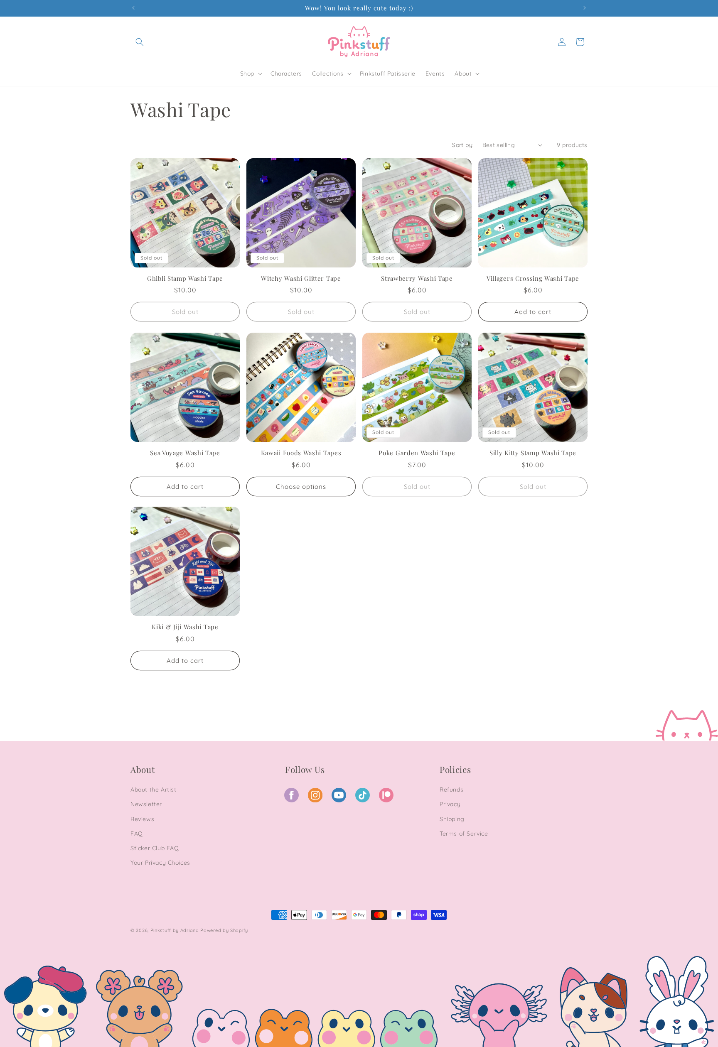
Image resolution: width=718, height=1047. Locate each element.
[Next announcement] (584, 8)
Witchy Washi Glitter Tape (301, 278)
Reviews (142, 818)
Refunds (451, 789)
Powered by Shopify (224, 930)
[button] (139, 42)
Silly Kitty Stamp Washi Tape (532, 453)
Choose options (301, 486)
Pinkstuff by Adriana (175, 930)
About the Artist (153, 789)
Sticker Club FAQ (154, 848)
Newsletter (146, 804)
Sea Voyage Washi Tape (185, 453)
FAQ (136, 833)
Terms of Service (464, 833)
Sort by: (463, 145)
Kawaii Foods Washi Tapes (301, 453)
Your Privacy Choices (160, 862)
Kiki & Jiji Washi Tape (185, 627)
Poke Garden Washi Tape (417, 453)
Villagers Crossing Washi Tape (533, 278)
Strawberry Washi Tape (417, 278)
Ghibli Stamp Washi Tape (185, 278)
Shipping (452, 818)
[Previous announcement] (133, 8)
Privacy (450, 804)
